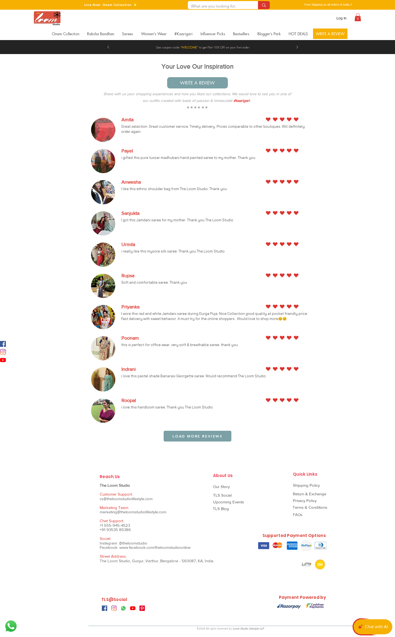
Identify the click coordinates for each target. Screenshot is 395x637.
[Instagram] (3, 352)
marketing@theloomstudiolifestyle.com (133, 512)
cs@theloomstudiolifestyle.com (126, 498)
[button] (357, 17)
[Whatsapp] (11, 626)
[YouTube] (3, 360)
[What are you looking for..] (264, 5)
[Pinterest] (142, 608)
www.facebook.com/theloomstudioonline (155, 547)
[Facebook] (3, 344)
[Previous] (108, 47)
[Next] (297, 47)
